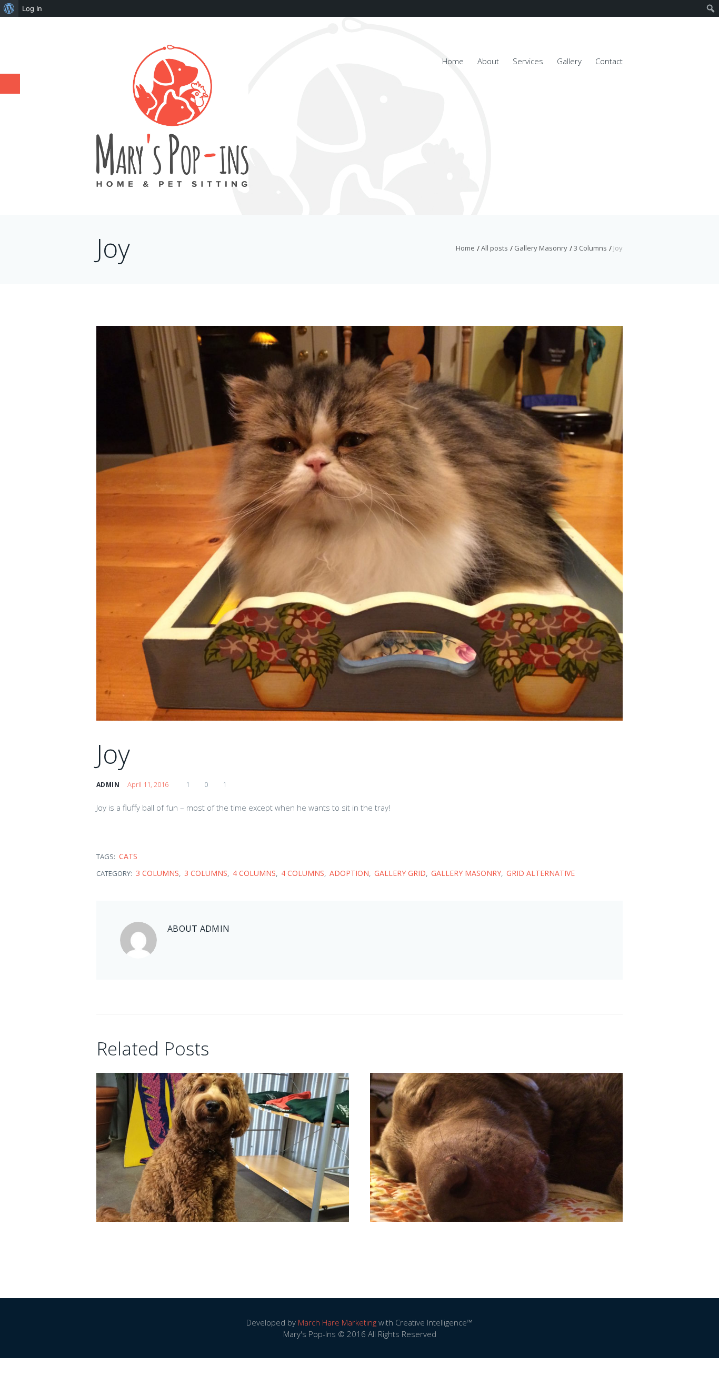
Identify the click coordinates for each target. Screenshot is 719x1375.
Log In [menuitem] (32, 8)
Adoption (349, 873)
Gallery (569, 61)
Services (528, 61)
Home (453, 61)
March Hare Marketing (337, 1322)
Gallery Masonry (540, 248)
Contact (609, 61)
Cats (128, 856)
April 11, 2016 (147, 784)
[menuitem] (9, 8)
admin (107, 784)
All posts (494, 248)
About (488, 61)
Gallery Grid (400, 873)
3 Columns (590, 248)
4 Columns (254, 873)
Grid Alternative (540, 873)
